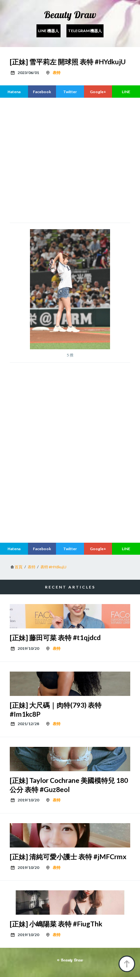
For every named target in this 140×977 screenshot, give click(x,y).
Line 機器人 (48, 30)
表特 (57, 72)
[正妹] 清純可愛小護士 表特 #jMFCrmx (68, 856)
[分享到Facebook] (42, 91)
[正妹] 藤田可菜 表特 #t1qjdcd (55, 637)
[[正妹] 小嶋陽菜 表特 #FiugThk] (70, 902)
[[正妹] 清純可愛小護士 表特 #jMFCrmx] (70, 835)
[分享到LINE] (126, 91)
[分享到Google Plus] (98, 91)
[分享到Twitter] (70, 91)
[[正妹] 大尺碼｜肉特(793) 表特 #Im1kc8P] (70, 684)
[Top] (127, 964)
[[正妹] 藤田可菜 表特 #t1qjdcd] (70, 616)
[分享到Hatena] (14, 91)
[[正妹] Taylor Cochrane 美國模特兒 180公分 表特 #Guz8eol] (70, 759)
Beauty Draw (70, 14)
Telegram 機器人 (85, 30)
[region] (70, 483)
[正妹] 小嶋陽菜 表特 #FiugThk (56, 924)
